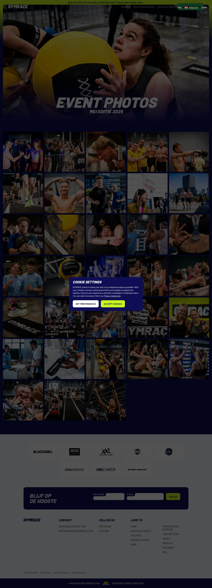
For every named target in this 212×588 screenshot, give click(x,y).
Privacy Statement (112, 295)
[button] (191, 7)
